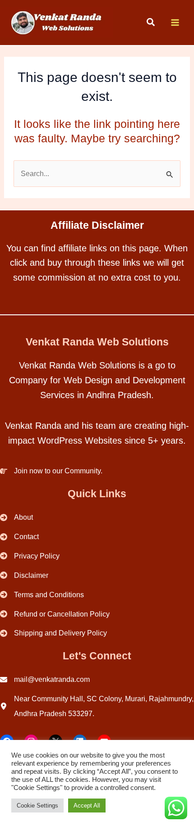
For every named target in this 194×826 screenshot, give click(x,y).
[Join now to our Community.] (51, 470)
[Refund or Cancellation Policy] (55, 614)
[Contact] (19, 536)
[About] (16, 517)
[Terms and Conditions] (42, 594)
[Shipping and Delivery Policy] (53, 633)
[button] (151, 23)
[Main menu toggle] (175, 23)
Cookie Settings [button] (37, 805)
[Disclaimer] (24, 575)
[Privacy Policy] (30, 556)
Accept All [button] (87, 805)
